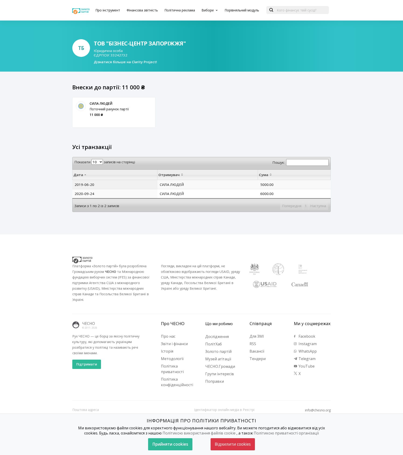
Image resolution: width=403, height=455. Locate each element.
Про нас (168, 336)
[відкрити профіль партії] (81, 106)
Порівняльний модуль (242, 10)
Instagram (307, 343)
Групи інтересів (219, 373)
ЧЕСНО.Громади (220, 366)
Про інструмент (107, 10)
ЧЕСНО (88, 323)
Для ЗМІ (257, 336)
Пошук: (278, 162)
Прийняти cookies (170, 444)
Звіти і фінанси (174, 343)
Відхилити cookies (233, 444)
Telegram (307, 358)
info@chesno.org (318, 410)
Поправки (214, 381)
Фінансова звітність (142, 10)
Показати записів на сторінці (104, 162)
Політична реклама (179, 10)
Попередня (291, 205)
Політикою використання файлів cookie (199, 433)
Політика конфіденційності (177, 382)
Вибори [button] (208, 10)
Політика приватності (172, 369)
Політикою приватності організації (286, 433)
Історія (167, 351)
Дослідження (217, 336)
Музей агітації (218, 358)
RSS (253, 343)
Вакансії (257, 351)
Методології (172, 358)
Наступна (318, 205)
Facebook (306, 336)
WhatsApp (307, 351)
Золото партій (218, 351)
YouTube (306, 366)
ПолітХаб (213, 344)
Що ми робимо (219, 324)
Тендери (258, 358)
